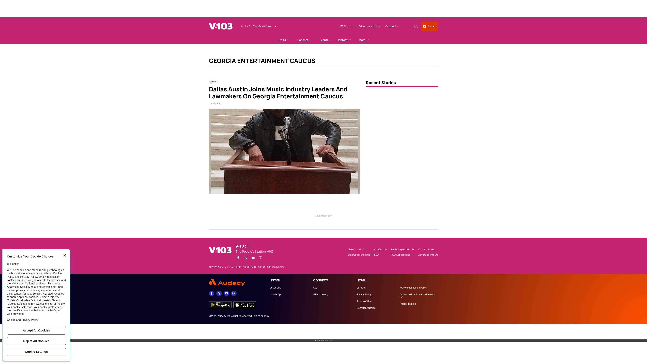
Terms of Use (364, 301)
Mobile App (276, 294)
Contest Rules (426, 249)
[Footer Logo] (236, 282)
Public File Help (408, 303)
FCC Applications (400, 254)
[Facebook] (238, 258)
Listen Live (275, 287)
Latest (213, 81)
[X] (245, 258)
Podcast (302, 39)
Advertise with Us (369, 26)
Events (324, 39)
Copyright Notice (366, 308)
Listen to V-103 (356, 249)
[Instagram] (260, 258)
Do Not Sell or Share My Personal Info (418, 295)
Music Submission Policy (413, 287)
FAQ (315, 287)
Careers (361, 287)
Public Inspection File (402, 249)
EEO (376, 254)
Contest (342, 39)
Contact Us (380, 249)
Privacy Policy (364, 294)
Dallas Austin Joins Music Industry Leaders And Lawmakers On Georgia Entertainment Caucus (278, 92)
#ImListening (320, 294)
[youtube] (253, 258)
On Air (282, 39)
